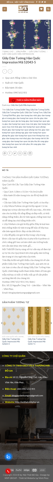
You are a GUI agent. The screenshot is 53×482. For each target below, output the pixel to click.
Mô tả (5, 170)
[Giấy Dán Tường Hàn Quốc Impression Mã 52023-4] (13, 320)
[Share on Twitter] (15, 153)
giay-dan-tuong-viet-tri (36, 138)
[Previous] (2, 328)
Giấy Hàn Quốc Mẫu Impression (18, 54)
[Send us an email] (45, 2)
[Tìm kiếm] (48, 9)
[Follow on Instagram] (39, 2)
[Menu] (4, 9)
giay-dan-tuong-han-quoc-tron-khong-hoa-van (30, 135)
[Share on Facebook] (9, 153)
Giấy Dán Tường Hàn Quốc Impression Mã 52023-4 (11, 341)
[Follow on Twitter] (42, 2)
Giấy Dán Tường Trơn (34, 112)
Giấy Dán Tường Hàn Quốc (13, 112)
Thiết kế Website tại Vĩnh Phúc (33, 478)
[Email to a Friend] (20, 153)
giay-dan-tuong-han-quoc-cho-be (25, 118)
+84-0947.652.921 (26, 388)
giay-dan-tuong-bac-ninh (27, 115)
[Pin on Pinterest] (25, 153)
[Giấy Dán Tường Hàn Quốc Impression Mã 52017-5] (39, 320)
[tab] (26, 170)
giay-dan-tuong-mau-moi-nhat (14, 138)
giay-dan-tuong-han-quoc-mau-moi (19, 124)
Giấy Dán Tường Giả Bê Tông (18, 109)
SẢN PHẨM (21, 51)
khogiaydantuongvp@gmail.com (27, 395)
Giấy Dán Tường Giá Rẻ (39, 109)
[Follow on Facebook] (37, 2)
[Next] (51, 328)
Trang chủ (7, 51)
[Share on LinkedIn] (30, 153)
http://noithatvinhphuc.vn (27, 402)
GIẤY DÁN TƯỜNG (37, 51)
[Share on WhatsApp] (4, 153)
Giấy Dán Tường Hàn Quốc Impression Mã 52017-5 (37, 341)
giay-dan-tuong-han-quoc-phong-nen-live (24, 130)
